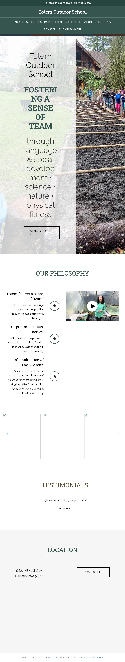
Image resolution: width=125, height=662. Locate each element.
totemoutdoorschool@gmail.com (68, 3)
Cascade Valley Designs (93, 657)
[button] (92, 306)
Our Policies (53, 657)
